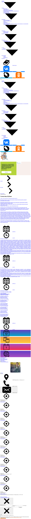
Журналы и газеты (6, 31)
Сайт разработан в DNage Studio (4, 497)
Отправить (20, 507)
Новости (3, 1)
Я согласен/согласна (3, 518)
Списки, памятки (6, 32)
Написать (6, 172)
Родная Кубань (6, 40)
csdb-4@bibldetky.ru (3, 429)
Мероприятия (5, 8)
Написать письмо (15, 392)
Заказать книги (14, 65)
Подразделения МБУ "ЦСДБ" (8, 100)
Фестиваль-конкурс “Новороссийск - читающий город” (11, 90)
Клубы (3, 33)
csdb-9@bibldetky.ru (3, 484)
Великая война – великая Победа (8, 10)
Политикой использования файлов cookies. (16, 517)
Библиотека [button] (3, 19)
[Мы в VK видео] (19, 71)
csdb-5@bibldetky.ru (3, 438)
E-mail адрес (24, 505)
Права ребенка (6, 57)
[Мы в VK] (6, 71)
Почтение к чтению (6, 11)
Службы (5, 136)
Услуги (4, 21)
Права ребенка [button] (4, 55)
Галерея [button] (3, 47)
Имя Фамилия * (2, 505)
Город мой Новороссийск (7, 41)
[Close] (6, 501)
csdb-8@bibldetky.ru (3, 466)
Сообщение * (10, 507)
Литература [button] (3, 30)
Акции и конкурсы (6, 9)
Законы (5, 56)
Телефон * (13, 505)
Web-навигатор (4, 49)
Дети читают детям (6, 12)
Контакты (3, 58)
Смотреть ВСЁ (2, 360)
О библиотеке (5, 22)
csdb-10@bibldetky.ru (3, 475)
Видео (4, 48)
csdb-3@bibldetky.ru (3, 420)
